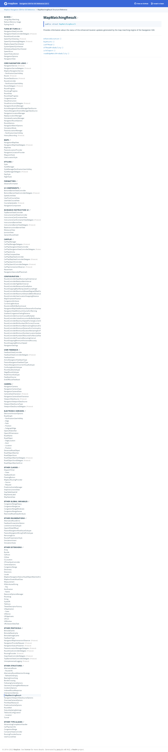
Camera (7, 384)
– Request (7, 485)
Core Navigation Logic (15, 63)
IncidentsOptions (10, 688)
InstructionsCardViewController (15, 215)
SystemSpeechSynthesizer (13, 46)
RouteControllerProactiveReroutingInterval (20, 338)
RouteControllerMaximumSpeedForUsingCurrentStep (22, 321)
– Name (7, 592)
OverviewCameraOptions (13, 700)
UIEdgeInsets (9, 616)
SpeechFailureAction (11, 54)
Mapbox (17, 749)
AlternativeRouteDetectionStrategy (17, 673)
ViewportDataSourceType (13, 404)
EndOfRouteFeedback (12, 379)
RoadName (8, 436)
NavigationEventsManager (13, 106)
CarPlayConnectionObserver (14, 267)
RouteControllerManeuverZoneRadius (18, 286)
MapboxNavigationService (13, 71)
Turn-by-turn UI (12, 29)
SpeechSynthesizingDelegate (14, 41)
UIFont (6, 619)
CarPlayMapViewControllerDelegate (17, 259)
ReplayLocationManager (13, 116)
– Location (8, 445)
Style (6, 164)
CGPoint (7, 555)
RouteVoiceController (12, 36)
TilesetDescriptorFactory (13, 606)
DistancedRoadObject (12, 450)
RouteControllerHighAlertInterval (16, 284)
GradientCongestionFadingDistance (17, 313)
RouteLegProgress (10, 91)
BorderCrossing (9, 680)
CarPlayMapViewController (14, 257)
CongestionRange (10, 567)
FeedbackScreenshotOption (14, 523)
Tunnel (6, 717)
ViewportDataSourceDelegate (15, 406)
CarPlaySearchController (13, 262)
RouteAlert (8, 708)
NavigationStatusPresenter (14, 646)
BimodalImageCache (11, 635)
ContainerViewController (13, 732)
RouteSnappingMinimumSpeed (15, 343)
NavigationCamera (11, 386)
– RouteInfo (8, 671)
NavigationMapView (11, 142)
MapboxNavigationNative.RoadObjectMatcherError (22, 577)
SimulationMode (10, 128)
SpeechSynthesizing (11, 39)
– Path (6, 423)
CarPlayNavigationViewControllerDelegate (19, 249)
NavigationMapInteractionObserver (17, 640)
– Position (7, 426)
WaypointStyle (9, 155)
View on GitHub (142, 4)
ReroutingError (9, 535)
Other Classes (11, 467)
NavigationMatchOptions (13, 125)
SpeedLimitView (10, 195)
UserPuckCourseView (12, 198)
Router (6, 76)
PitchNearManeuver (11, 703)
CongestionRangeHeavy (13, 504)
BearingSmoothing (11, 678)
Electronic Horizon (14, 411)
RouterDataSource (11, 78)
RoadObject (8, 438)
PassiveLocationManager (13, 130)
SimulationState (10, 543)
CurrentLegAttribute (11, 303)
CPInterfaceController (12, 562)
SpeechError (8, 51)
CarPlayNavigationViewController (16, 247)
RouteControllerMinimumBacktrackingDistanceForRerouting (22, 326)
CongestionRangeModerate (14, 509)
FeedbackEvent (9, 475)
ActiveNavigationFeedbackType (15, 360)
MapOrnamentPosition (12, 298)
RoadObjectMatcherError (13, 463)
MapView (7, 147)
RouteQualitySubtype (12, 370)
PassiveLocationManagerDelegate (16, 648)
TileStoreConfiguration (12, 712)
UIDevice (7, 614)
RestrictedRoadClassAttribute (15, 514)
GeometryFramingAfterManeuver (16, 685)
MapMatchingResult (13, 695)
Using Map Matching (11, 19)
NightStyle (8, 177)
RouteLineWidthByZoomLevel (15, 306)
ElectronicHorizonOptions (13, 413)
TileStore (7, 604)
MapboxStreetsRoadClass (13, 579)
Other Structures (13, 666)
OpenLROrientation (11, 433)
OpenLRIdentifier (10, 431)
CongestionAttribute (11, 301)
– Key (6, 587)
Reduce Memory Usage (12, 22)
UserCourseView (10, 737)
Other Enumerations (14, 518)
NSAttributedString (11, 584)
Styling (8, 162)
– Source (7, 482)
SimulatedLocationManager (14, 118)
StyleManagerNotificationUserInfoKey (18, 169)
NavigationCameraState (13, 391)
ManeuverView (9, 230)
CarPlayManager (10, 242)
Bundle (6, 552)
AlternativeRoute (10, 668)
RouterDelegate (9, 86)
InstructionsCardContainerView (15, 217)
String (6, 599)
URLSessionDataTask (11, 624)
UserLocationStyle (10, 157)
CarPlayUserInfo (10, 727)
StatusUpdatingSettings (12, 710)
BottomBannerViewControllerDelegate (18, 193)
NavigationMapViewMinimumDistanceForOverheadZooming (22, 308)
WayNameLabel (10, 494)
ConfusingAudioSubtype (13, 367)
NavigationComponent (12, 205)
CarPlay (8, 239)
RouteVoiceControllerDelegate (15, 651)
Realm (74, 749)
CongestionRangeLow (12, 506)
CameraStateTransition (12, 394)
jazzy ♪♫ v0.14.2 (63, 749)
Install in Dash (158, 4)
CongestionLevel (10, 98)
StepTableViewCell (10, 492)
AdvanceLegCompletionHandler (15, 724)
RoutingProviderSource (12, 734)
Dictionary (8, 569)
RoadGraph (8, 416)
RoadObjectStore (10, 455)
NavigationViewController (13, 31)
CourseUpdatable (10, 203)
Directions (7, 572)
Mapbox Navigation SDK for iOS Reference (19, 10)
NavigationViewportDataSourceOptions (18, 698)
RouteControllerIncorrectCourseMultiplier (19, 316)
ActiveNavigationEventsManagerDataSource (20, 108)
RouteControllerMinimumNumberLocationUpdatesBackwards (22, 333)
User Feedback (11, 350)
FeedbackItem (9, 357)
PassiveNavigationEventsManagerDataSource (20, 111)
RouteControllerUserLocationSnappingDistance (21, 296)
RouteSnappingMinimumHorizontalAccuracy (20, 340)
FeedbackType (9, 638)
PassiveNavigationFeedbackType (16, 362)
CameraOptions (10, 564)
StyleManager (9, 167)
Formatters (10, 181)
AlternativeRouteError (12, 521)
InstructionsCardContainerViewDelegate (18, 220)
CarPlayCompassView (12, 254)
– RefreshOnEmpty (11, 675)
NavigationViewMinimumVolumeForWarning (20, 311)
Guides (7, 17)
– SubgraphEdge (10, 428)
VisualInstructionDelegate (13, 103)
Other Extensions (13, 547)
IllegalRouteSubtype (11, 372)
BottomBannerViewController (15, 190)
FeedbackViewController (13, 352)
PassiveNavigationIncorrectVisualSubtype (19, 365)
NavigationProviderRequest (14, 643)
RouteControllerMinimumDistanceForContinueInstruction (22, 328)
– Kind (6, 443)
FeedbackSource (10, 377)
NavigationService (10, 66)
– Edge (6, 421)
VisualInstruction (10, 101)
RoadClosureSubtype (12, 375)
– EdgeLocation (9, 440)
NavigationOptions (11, 56)
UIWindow (8, 621)
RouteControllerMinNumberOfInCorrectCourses (21, 323)
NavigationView (9, 59)
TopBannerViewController (13, 212)
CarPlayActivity (9, 252)
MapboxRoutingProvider (13, 480)
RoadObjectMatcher (11, 453)
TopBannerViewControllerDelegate (16, 658)
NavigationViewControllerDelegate (16, 34)
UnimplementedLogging (13, 661)
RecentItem (8, 269)
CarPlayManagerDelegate (13, 244)
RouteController (10, 81)
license (27, 749)
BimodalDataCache (11, 633)
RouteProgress (9, 88)
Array (6, 550)
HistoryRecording (10, 135)
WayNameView (9, 497)
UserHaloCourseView (11, 200)
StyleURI (7, 601)
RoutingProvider (10, 653)
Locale (6, 574)
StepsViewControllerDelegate (14, 656)
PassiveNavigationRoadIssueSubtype (17, 530)
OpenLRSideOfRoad (11, 528)
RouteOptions (9, 123)
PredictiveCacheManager (13, 487)
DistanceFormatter (11, 184)
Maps (6, 140)
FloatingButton (9, 477)
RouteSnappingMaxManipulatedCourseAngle (20, 289)
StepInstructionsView (12, 490)
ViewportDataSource (11, 399)
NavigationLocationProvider (14, 152)
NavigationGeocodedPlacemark (15, 272)
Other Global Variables (16, 501)
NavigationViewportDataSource (15, 401)
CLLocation (8, 560)
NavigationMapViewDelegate (14, 145)
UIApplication (9, 609)
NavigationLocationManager (14, 113)
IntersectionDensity (11, 693)
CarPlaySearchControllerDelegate (16, 264)
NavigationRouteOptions (13, 121)
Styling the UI (9, 24)
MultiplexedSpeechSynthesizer (15, 49)
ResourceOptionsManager (13, 594)
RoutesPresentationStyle (13, 538)
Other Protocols (12, 628)
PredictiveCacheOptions (13, 705)
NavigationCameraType (12, 389)
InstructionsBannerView (13, 222)
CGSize (6, 557)
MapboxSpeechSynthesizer (14, 44)
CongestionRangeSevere (13, 511)
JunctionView (9, 232)
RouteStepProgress (11, 96)
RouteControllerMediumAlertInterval (17, 281)
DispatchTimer (9, 470)
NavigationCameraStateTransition (16, 396)
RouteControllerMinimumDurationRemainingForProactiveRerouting (22, 331)
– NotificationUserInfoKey (13, 73)
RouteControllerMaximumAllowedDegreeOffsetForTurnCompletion (22, 291)
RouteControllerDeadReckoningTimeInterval (20, 279)
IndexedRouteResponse (13, 690)
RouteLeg (7, 596)
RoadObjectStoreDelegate (13, 460)
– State (6, 472)
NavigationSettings (11, 345)
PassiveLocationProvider (13, 150)
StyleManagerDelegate (12, 172)
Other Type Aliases (13, 722)
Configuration (11, 276)
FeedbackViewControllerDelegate (16, 355)
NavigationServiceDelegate (14, 68)
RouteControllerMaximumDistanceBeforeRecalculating (22, 294)
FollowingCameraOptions (13, 683)
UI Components (11, 188)
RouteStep (8, 93)
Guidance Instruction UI (16, 210)
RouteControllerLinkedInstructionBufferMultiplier (22, 318)
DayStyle (7, 174)
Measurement (9, 582)
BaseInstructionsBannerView (14, 227)
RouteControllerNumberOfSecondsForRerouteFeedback (22, 335)
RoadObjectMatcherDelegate (14, 458)
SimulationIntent (10, 540)
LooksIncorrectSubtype (12, 526)
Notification (8, 589)
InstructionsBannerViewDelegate (16, 225)
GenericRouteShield (11, 235)
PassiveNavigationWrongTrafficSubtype (18, 533)
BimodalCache (9, 631)
